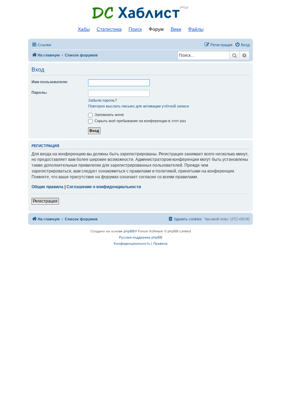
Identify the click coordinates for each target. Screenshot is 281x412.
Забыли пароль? (102, 100)
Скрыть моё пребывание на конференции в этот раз (140, 121)
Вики (176, 29)
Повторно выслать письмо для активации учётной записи (138, 106)
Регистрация (45, 201)
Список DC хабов (140, 13)
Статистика (109, 29)
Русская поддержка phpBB (140, 237)
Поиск (135, 29)
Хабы (84, 29)
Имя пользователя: (50, 82)
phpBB (129, 231)
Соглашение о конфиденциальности (103, 186)
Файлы (196, 29)
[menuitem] (242, 45)
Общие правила (47, 186)
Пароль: (39, 92)
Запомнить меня (109, 115)
